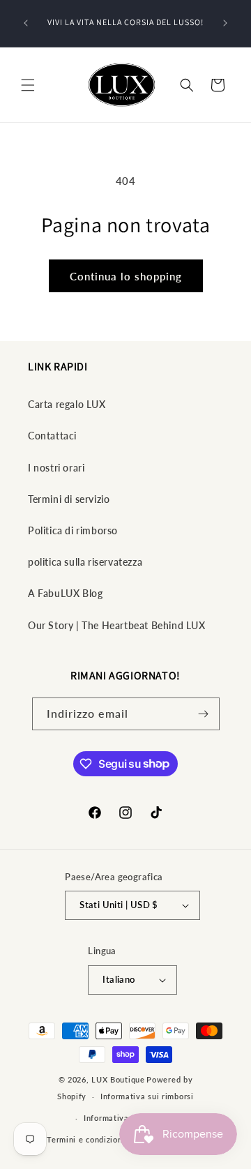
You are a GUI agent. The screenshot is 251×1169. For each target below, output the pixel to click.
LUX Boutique (117, 1079)
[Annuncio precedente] (25, 23)
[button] (28, 85)
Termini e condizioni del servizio (109, 1139)
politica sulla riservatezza (85, 562)
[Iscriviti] (203, 713)
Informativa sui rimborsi (147, 1096)
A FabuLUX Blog (65, 593)
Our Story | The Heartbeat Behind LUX (117, 625)
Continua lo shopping (126, 276)
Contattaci (52, 436)
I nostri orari (56, 468)
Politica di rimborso (73, 530)
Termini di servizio (68, 499)
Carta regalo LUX (67, 404)
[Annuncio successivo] (225, 23)
